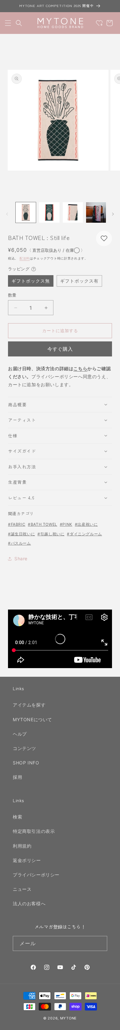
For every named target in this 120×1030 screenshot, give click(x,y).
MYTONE (68, 1018)
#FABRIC (16, 524)
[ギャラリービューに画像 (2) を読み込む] (49, 212)
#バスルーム (19, 543)
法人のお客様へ (29, 903)
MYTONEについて (32, 719)
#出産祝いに (86, 524)
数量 (12, 295)
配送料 (25, 258)
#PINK (66, 524)
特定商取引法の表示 (34, 831)
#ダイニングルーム (84, 533)
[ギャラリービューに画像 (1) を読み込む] (26, 212)
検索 (17, 816)
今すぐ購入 (60, 349)
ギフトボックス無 (31, 280)
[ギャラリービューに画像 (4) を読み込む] (96, 212)
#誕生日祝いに (21, 533)
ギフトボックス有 (79, 280)
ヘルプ (20, 734)
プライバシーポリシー (36, 874)
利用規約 (22, 846)
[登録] (100, 943)
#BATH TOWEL (42, 524)
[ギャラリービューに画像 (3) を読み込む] (73, 212)
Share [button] (21, 558)
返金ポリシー (27, 860)
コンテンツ (24, 748)
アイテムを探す (29, 704)
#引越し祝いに (50, 533)
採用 (17, 777)
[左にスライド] (7, 214)
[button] (8, 23)
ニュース (22, 889)
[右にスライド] (113, 214)
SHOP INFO (26, 762)
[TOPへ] (108, 1022)
